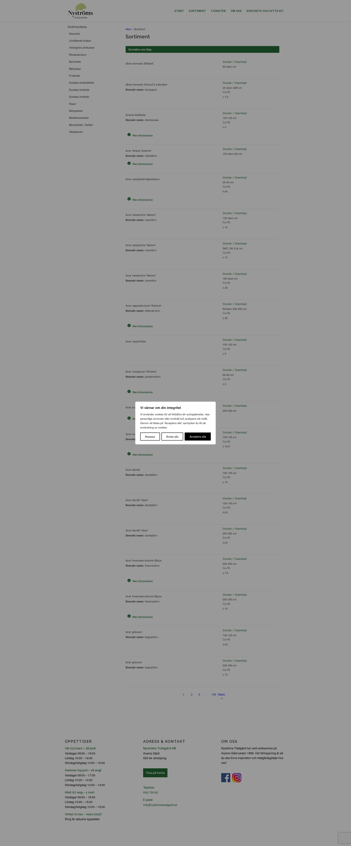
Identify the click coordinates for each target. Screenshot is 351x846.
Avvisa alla (172, 436)
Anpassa (150, 436)
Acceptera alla (198, 436)
